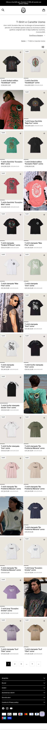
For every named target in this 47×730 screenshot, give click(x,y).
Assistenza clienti (8, 693)
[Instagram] (7, 708)
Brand (4, 683)
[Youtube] (11, 708)
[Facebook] (3, 708)
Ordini (4, 688)
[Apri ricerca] (3, 10)
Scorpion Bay (17, 727)
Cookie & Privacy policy (10, 702)
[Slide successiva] (44, 2)
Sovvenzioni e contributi (31, 727)
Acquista (5, 678)
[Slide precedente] (2, 2)
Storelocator (6, 697)
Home (23, 41)
